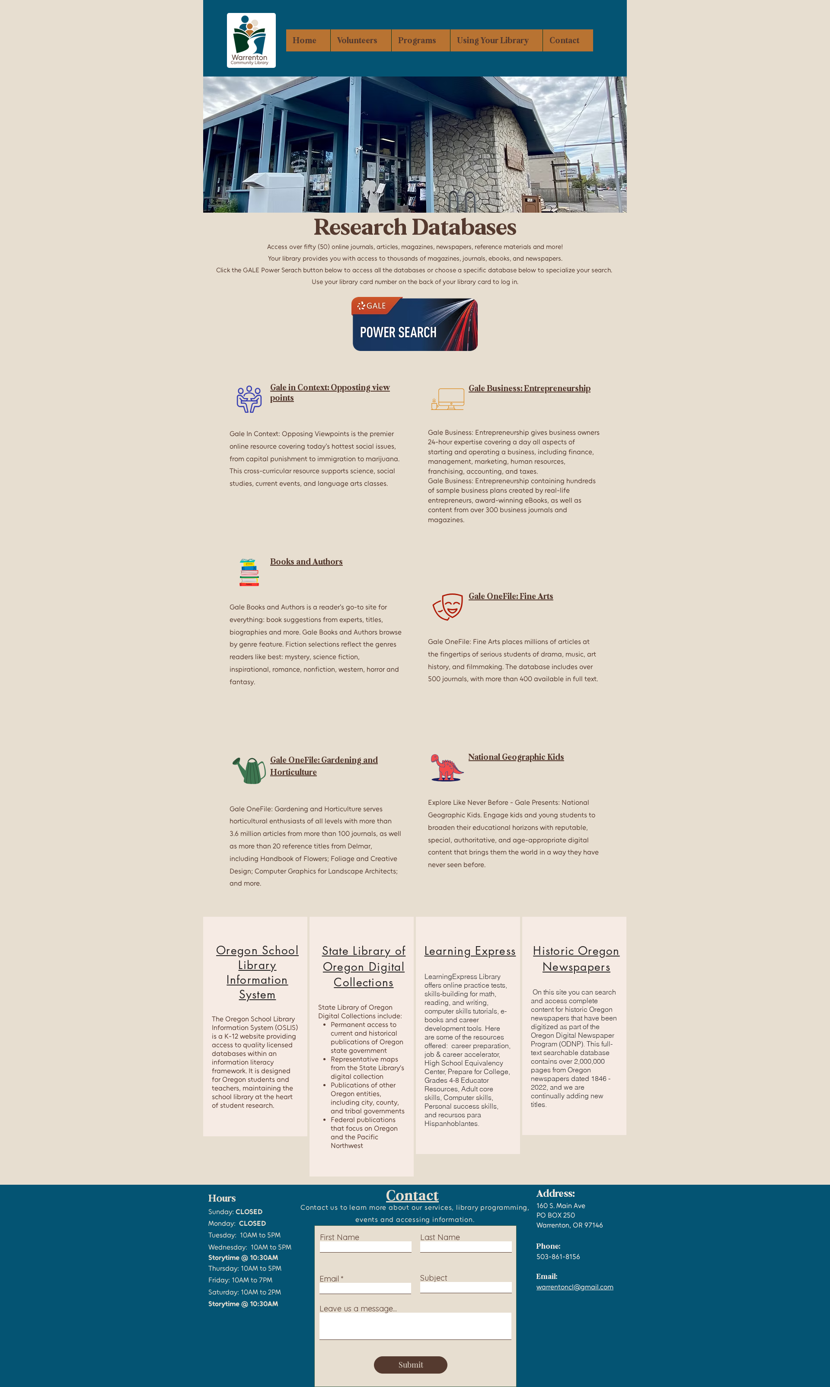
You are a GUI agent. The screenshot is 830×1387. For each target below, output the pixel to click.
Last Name (440, 1237)
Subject (433, 1278)
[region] (255, 1026)
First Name (339, 1237)
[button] (420, 40)
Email (329, 1279)
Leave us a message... (358, 1309)
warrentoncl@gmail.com (574, 1287)
